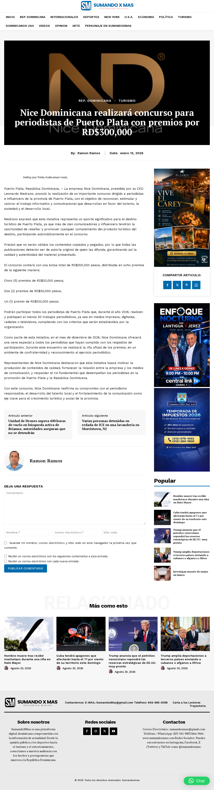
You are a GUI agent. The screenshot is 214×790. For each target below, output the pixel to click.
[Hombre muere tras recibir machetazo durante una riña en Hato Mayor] (162, 499)
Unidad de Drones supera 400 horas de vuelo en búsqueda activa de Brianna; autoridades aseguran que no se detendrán (37, 427)
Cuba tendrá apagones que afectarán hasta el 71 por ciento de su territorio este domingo (190, 517)
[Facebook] (167, 285)
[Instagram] (95, 731)
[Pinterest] (186, 285)
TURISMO (127, 100)
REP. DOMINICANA (95, 100)
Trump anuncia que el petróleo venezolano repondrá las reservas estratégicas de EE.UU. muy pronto (190, 536)
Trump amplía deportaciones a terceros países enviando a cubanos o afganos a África (191, 555)
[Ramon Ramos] (14, 461)
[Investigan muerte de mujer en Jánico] (162, 573)
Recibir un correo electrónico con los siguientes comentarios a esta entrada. (58, 556)
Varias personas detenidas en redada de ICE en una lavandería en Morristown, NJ (110, 425)
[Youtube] (113, 731)
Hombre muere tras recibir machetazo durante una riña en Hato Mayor (191, 499)
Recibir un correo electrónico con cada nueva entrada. (43, 561)
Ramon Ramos (89, 153)
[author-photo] (7, 668)
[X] (177, 285)
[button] (197, 781)
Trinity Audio (44, 177)
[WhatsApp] (196, 285)
